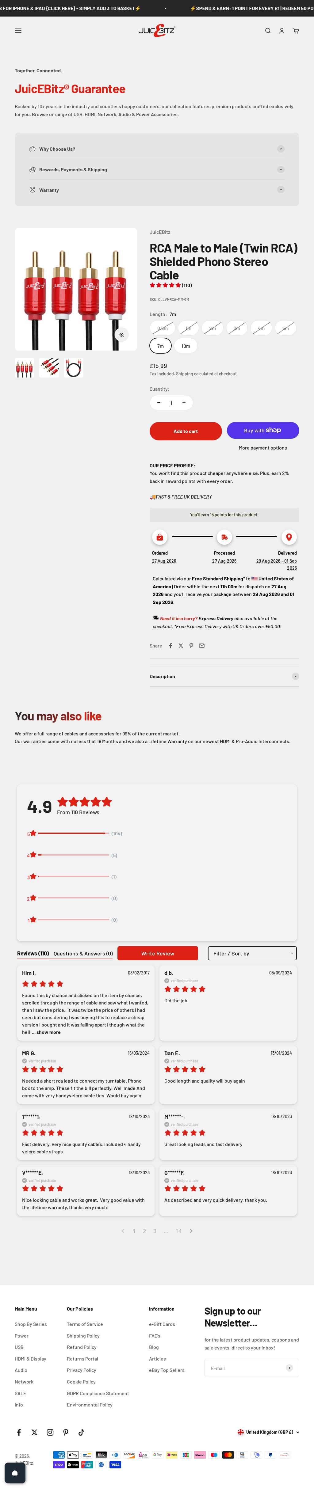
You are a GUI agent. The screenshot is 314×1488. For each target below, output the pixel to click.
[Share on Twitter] (181, 645)
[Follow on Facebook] (19, 1432)
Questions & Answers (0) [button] (83, 953)
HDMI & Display (30, 1358)
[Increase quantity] (184, 402)
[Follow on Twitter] (34, 1432)
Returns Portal (82, 1358)
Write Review (157, 953)
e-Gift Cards (162, 1324)
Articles (157, 1358)
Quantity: (160, 389)
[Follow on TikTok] (81, 1432)
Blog (154, 1347)
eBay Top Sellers (167, 1370)
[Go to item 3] (73, 368)
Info (19, 1404)
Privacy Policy (81, 1370)
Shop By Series (31, 1324)
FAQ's (154, 1335)
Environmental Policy (90, 1404)
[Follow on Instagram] (50, 1432)
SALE (20, 1393)
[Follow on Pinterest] (66, 1432)
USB (19, 1347)
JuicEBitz (160, 232)
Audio (21, 1370)
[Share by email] (202, 645)
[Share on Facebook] (170, 645)
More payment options (263, 447)
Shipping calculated (194, 373)
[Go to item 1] (24, 368)
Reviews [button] (33, 953)
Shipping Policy (83, 1335)
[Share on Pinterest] (191, 645)
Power (22, 1335)
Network (24, 1381)
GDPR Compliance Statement (98, 1393)
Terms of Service (85, 1324)
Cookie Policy (81, 1381)
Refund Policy (82, 1347)
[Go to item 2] (49, 368)
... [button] (46, 1032)
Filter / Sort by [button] (231, 953)
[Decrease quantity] (159, 402)
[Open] (15, 1473)
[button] (171, 285)
